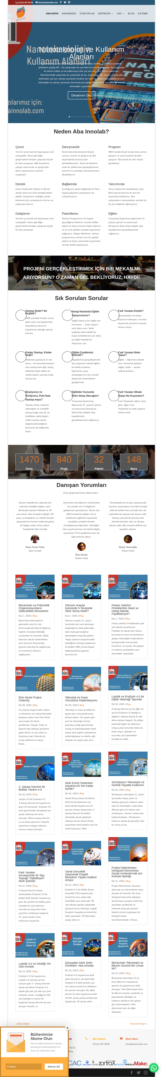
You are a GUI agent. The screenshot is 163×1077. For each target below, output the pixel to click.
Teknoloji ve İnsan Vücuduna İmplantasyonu (81, 699)
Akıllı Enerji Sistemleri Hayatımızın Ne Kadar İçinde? (79, 785)
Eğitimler (104, 13)
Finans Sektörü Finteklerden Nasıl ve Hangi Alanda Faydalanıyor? (125, 609)
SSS (119, 13)
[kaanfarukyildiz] (35, 542)
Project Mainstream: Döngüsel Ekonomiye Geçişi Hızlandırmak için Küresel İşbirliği (127, 872)
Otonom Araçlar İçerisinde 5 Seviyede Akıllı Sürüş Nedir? (78, 608)
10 (93, 116)
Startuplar (87, 13)
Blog (131, 13)
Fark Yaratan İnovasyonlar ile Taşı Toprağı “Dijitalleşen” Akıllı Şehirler (32, 877)
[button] (154, 1068)
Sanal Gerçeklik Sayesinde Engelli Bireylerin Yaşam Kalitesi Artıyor (81, 876)
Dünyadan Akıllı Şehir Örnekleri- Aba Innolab (79, 964)
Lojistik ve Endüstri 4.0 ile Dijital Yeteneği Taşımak (128, 698)
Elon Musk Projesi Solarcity (30, 699)
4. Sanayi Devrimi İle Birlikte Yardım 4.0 (32, 788)
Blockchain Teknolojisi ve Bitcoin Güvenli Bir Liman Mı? (128, 965)
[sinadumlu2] (81, 550)
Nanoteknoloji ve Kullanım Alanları (81, 53)
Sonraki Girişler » (139, 1023)
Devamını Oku (81, 95)
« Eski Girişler (22, 1023)
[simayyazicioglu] (128, 542)
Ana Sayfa (52, 13)
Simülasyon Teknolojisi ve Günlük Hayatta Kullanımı (128, 784)
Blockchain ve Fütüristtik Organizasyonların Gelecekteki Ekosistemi (34, 608)
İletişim (143, 13)
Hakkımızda (69, 13)
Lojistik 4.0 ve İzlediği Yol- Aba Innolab (35, 965)
